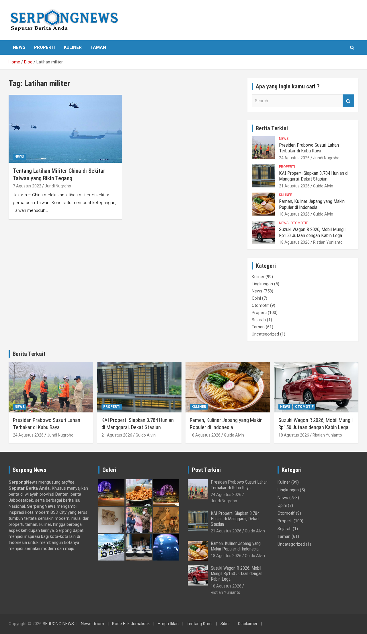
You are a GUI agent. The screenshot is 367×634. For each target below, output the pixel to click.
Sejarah (259, 319)
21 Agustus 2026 (294, 186)
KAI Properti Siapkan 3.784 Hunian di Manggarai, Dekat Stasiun (313, 176)
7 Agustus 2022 (27, 186)
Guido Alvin (323, 186)
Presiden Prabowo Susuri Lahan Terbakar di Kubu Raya (309, 148)
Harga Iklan (168, 623)
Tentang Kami (199, 623)
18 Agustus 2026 (294, 214)
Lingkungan (262, 283)
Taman (98, 47)
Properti (44, 47)
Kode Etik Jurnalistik (131, 623)
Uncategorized (265, 334)
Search (348, 100)
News (19, 47)
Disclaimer (247, 623)
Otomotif (299, 223)
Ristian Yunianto (328, 242)
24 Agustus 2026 (294, 158)
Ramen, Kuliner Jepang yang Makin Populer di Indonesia (312, 204)
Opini (256, 298)
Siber (225, 623)
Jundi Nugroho (58, 186)
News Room (92, 623)
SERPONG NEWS (58, 623)
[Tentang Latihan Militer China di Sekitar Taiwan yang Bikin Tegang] (65, 128)
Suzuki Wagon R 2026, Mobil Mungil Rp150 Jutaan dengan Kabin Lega (312, 232)
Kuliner (73, 47)
